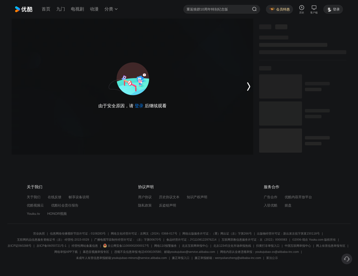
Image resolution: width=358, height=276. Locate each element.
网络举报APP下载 (66, 252)
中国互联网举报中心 (298, 245)
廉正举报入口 (180, 258)
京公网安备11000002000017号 (128, 245)
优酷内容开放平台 (298, 197)
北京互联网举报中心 (195, 245)
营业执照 (39, 233)
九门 (60, 9)
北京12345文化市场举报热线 (232, 245)
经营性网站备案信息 (85, 245)
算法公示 (272, 258)
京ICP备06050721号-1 (51, 245)
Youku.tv (33, 214)
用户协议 (145, 197)
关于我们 (33, 197)
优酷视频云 (35, 205)
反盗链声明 (167, 205)
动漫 (94, 9)
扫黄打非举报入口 (268, 245)
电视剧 (77, 9)
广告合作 (270, 197)
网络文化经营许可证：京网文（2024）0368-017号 (144, 233)
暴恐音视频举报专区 (96, 252)
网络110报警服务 (165, 245)
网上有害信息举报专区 (330, 245)
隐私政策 (145, 205)
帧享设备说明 (79, 197)
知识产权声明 (197, 197)
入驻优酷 (270, 205)
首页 (46, 9)
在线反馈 (54, 197)
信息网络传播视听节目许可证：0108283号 (78, 233)
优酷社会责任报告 (64, 205)
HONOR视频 (57, 214)
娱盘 (288, 205)
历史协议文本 (169, 197)
